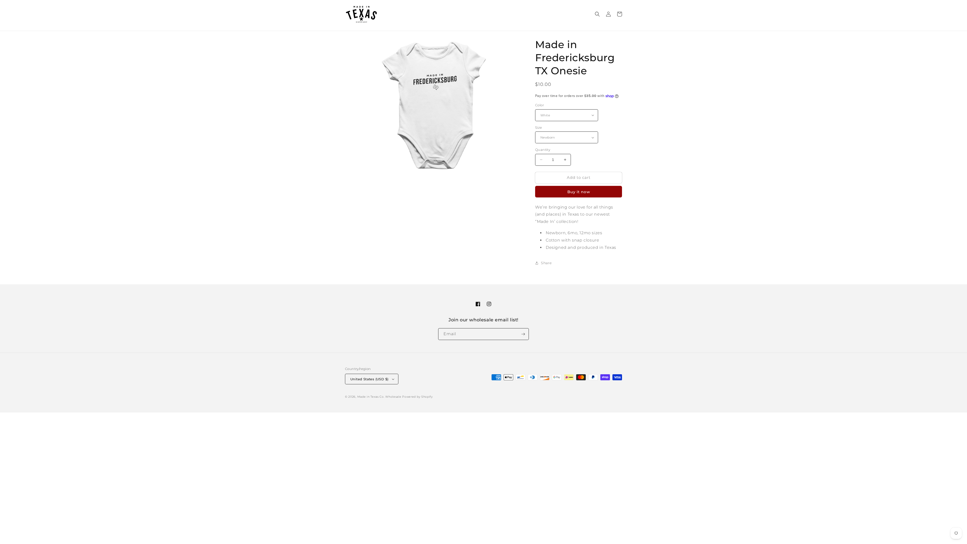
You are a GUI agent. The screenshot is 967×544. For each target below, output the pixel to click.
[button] (597, 14)
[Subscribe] (523, 334)
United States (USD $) (369, 379)
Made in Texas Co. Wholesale (379, 396)
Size (538, 127)
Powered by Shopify (417, 396)
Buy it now (578, 191)
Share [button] (546, 263)
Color (539, 105)
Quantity (542, 150)
